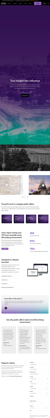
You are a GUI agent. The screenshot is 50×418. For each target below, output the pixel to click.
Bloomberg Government (4, 3)
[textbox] (42, 403)
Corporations (4, 280)
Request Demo (25, 95)
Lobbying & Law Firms (6, 276)
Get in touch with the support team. (15, 376)
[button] (8, 0)
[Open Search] (48, 3)
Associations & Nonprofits (7, 287)
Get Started (5, 248)
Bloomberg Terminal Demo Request (21, 0)
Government (4, 283)
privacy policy (46, 415)
